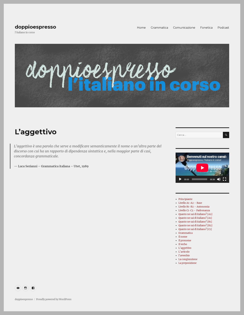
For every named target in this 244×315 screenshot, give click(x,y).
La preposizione (187, 263)
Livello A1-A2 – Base (190, 202)
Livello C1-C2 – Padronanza (194, 210)
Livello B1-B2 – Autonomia (193, 206)
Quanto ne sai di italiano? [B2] (195, 225)
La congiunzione (187, 259)
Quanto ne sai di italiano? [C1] (195, 229)
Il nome (182, 236)
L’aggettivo (184, 248)
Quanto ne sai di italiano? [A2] (195, 214)
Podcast (223, 27)
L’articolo (184, 251)
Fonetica (206, 27)
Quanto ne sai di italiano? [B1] (195, 221)
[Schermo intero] (224, 179)
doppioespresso (35, 27)
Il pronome (184, 240)
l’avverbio (184, 255)
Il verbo (182, 244)
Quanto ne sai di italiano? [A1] (195, 217)
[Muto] (219, 179)
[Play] (180, 179)
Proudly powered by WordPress (53, 299)
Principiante (185, 199)
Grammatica (159, 27)
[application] (202, 168)
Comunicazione (184, 27)
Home (141, 27)
